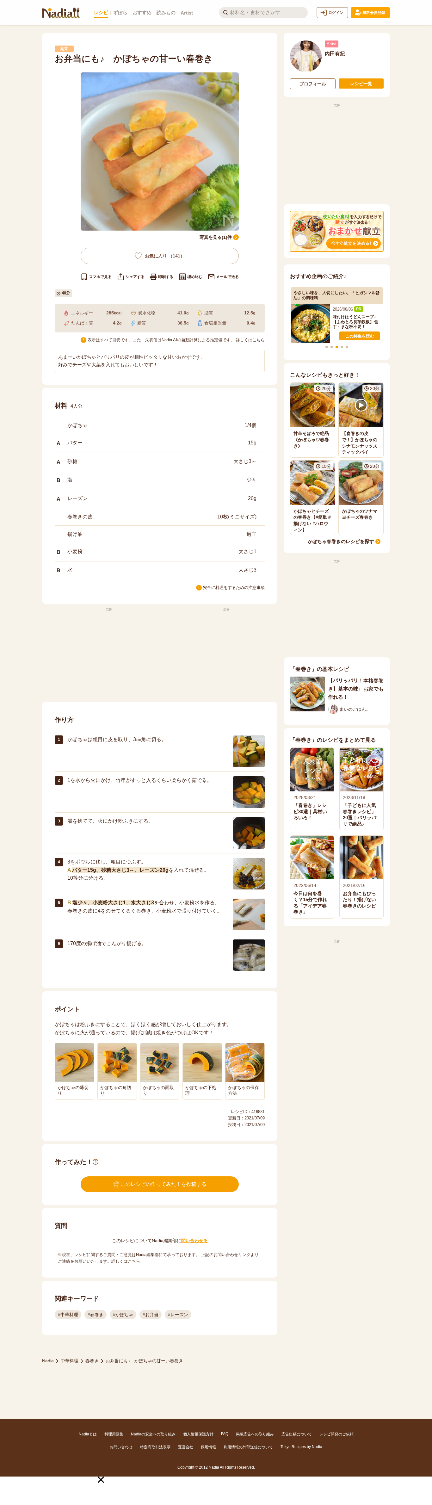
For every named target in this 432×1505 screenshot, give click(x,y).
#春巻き (95, 1314)
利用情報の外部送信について (248, 1447)
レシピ (101, 12)
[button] (101, 1480)
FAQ (224, 1434)
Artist (187, 12)
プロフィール (312, 83)
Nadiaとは (88, 1434)
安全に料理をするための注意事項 (234, 587)
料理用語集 (113, 1434)
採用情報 (208, 1447)
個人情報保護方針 (198, 1434)
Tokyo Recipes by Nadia (301, 1447)
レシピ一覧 (361, 83)
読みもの (166, 12)
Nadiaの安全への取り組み (153, 1434)
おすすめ (142, 12)
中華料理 (69, 1360)
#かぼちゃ (123, 1314)
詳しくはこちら (250, 340)
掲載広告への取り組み (255, 1434)
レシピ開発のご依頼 (336, 1434)
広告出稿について (296, 1434)
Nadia (48, 1360)
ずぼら (120, 12)
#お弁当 (150, 1314)
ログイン (335, 12)
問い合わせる (194, 1240)
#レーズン (178, 1314)
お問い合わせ (121, 1447)
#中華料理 (68, 1314)
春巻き (92, 1360)
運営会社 (185, 1447)
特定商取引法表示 (155, 1447)
